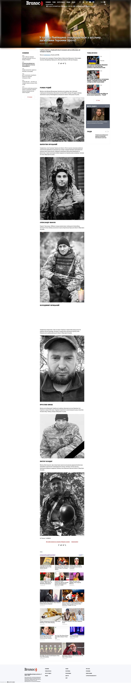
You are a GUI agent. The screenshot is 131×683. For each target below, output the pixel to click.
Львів (73, 2)
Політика (68, 671)
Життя (67, 675)
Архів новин (89, 673)
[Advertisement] (62, 75)
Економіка (68, 673)
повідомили (47, 55)
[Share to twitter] (61, 63)
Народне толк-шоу (68, 6)
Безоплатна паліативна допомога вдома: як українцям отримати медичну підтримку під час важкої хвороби (29, 90)
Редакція (50, 43)
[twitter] (83, 2)
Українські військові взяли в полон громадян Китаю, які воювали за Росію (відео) (97, 122)
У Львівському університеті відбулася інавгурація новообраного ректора (101, 136)
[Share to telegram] (63, 63)
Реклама (88, 671)
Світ (66, 678)
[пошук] (105, 4)
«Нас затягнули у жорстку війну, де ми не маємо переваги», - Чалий (97, 94)
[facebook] (80, 2)
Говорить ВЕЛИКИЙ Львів (54, 6)
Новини (48, 2)
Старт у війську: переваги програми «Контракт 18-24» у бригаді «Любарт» (29, 58)
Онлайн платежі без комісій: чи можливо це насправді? (29, 70)
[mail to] (90, 2)
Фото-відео (48, 673)
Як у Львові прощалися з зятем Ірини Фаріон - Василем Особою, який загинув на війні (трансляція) (98, 81)
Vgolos (34, 3)
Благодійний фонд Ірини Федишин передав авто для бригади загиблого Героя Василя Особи (97, 66)
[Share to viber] (65, 63)
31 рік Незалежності (80, 6)
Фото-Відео (61, 2)
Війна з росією (91, 6)
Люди (68, 2)
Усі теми (98, 100)
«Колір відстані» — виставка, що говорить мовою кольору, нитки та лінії (29, 83)
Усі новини (29, 97)
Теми (54, 2)
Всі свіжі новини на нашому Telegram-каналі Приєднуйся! (62, 541)
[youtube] (93, 2)
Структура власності (91, 675)
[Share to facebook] (59, 63)
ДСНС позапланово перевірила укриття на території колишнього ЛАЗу (29, 77)
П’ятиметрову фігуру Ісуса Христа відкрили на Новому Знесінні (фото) (28, 65)
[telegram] (86, 2)
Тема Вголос (48, 671)
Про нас (88, 668)
